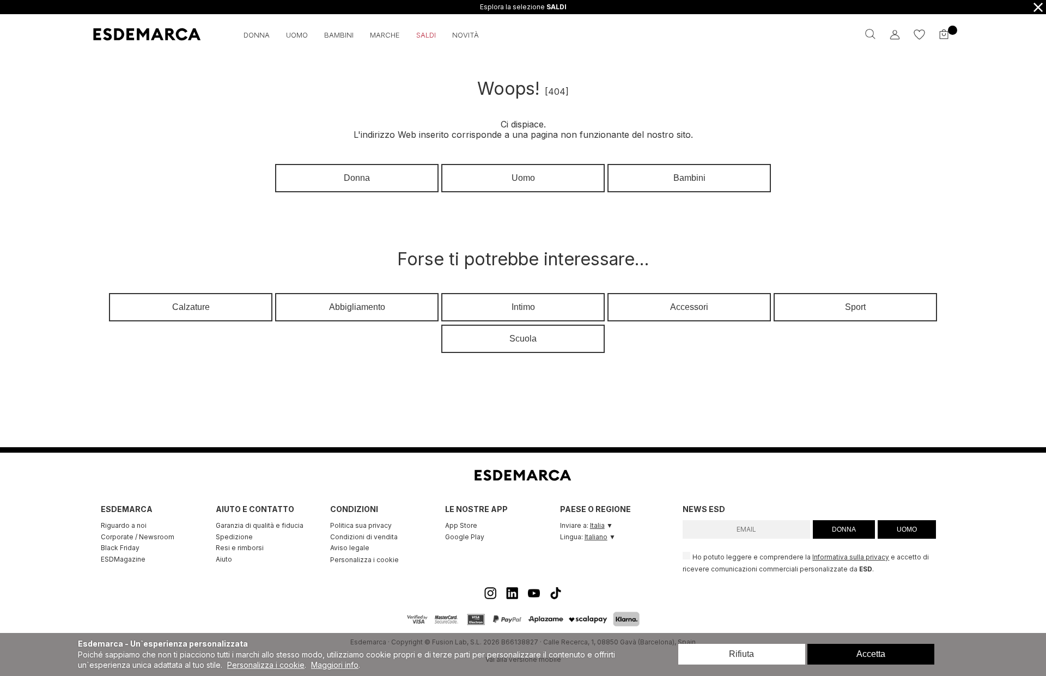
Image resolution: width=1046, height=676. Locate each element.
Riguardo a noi (124, 525)
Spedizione (234, 537)
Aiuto (224, 559)
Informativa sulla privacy (850, 557)
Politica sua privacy (361, 525)
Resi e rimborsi (240, 548)
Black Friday (120, 548)
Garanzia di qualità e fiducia (259, 525)
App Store (461, 525)
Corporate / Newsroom (137, 537)
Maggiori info (334, 664)
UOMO (907, 529)
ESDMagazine (123, 559)
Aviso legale (349, 548)
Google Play (464, 537)
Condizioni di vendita (364, 537)
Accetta (870, 654)
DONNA (844, 529)
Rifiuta (741, 654)
